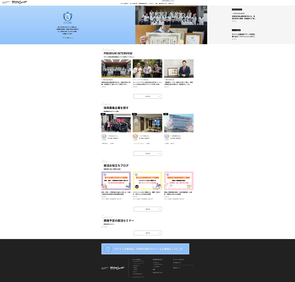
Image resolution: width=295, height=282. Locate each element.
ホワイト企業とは (124, 3)
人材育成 (135, 269)
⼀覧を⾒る (147, 96)
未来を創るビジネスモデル (138, 261)
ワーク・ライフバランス (138, 263)
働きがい (135, 271)
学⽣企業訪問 (156, 266)
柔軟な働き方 (136, 265)
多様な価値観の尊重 (137, 273)
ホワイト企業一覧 (133, 3)
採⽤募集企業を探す (143, 3)
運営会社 (175, 268)
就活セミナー (171, 3)
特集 (156, 3)
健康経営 (135, 267)
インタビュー (151, 3)
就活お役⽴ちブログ (163, 3)
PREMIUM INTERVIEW (158, 264)
